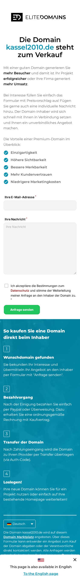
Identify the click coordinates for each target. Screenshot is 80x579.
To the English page (40, 574)
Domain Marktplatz (18, 537)
